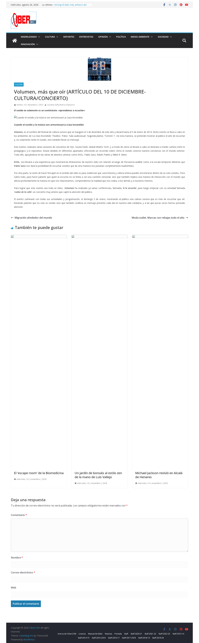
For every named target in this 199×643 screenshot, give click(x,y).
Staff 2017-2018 (129, 637)
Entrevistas (86, 36)
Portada (118, 633)
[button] (38, 37)
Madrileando (29, 36)
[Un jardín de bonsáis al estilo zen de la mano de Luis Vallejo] (99, 237)
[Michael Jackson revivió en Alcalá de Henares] (160, 237)
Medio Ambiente (140, 36)
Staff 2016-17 (114, 637)
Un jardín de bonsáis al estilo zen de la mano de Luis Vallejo (98, 475)
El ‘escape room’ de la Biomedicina (39, 473)
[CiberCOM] (14, 40)
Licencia (82, 633)
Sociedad (163, 36)
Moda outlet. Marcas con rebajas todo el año (158, 217)
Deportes (68, 36)
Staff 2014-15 (83, 637)
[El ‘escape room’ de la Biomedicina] (39, 237)
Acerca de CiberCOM (67, 633)
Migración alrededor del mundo (33, 217)
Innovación (28, 44)
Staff (126, 633)
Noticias (108, 633)
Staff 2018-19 (144, 637)
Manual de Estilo (95, 633)
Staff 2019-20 (158, 637)
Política (121, 36)
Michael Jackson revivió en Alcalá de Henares (158, 475)
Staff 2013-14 (178, 633)
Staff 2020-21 (136, 633)
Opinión (103, 36)
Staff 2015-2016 (99, 637)
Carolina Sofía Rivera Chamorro (61, 104)
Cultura (50, 36)
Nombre (17, 557)
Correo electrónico (23, 572)
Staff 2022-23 (164, 633)
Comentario (19, 515)
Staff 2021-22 (150, 633)
